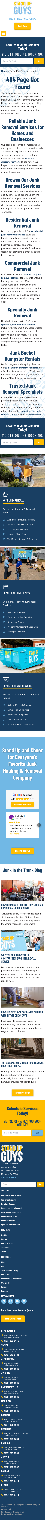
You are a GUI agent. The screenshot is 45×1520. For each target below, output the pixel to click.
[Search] (40, 1184)
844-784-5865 (26, 19)
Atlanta (6, 1373)
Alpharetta (8, 1359)
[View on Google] (11, 817)
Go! (39, 61)
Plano (4, 1485)
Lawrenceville (9, 1387)
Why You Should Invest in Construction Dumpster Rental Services (18, 958)
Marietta (6, 1401)
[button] (3, 33)
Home (4, 71)
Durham (5, 1415)
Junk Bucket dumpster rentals (21, 367)
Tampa (4, 1345)
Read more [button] (14, 833)
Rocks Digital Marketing (13, 1514)
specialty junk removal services (18, 324)
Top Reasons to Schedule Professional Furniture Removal (22, 1064)
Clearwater (8, 1331)
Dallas (5, 1471)
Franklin (6, 1429)
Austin (5, 1457)
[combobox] (18, 1184)
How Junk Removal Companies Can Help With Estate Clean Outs (22, 1014)
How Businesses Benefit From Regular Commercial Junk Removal (22, 906)
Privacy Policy (7, 1509)
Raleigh (5, 1443)
